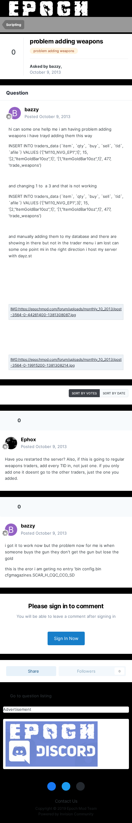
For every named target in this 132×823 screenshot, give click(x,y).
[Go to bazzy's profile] (15, 113)
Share (33, 671)
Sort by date (114, 393)
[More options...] (117, 113)
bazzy (55, 66)
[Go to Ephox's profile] (11, 443)
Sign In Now (66, 638)
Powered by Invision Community (66, 814)
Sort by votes (84, 393)
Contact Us (66, 801)
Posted (47, 116)
